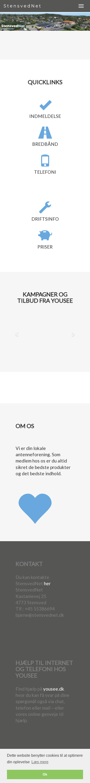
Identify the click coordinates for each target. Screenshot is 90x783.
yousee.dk (53, 689)
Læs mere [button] (39, 762)
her (47, 583)
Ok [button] (45, 774)
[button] (17, 334)
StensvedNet (23, 6)
